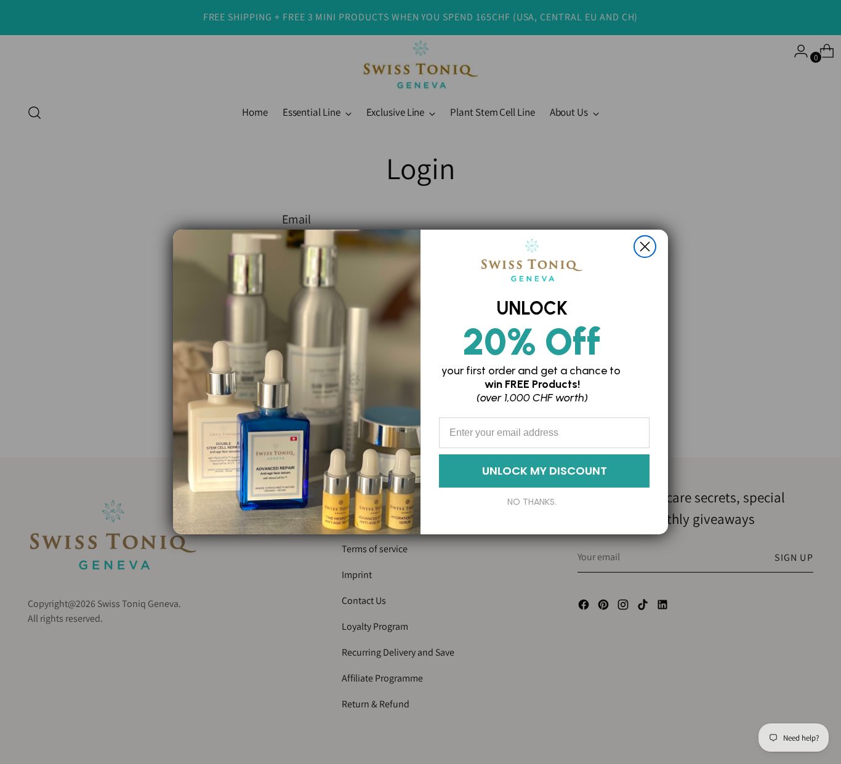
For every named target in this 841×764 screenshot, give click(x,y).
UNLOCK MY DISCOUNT (544, 470)
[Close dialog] (645, 246)
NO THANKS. (532, 502)
